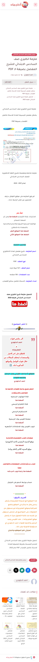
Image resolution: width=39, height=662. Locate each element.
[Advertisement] (19, 32)
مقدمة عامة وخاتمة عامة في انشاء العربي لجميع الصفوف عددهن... (32, 612)
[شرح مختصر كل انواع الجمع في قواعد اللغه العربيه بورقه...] (32, 625)
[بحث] (3, 4)
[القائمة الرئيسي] (35, 4)
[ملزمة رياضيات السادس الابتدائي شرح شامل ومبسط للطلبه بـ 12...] (7, 600)
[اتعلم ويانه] (19, 4)
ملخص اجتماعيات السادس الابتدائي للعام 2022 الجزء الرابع (20, 637)
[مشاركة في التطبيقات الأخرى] (10, 570)
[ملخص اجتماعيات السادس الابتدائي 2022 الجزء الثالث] (7, 625)
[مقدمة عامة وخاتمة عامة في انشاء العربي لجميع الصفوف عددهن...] (32, 600)
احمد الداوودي (28, 75)
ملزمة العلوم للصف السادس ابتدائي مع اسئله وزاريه (20, 611)
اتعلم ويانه (16, 350)
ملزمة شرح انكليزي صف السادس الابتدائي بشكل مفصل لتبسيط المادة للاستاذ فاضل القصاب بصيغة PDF (20, 91)
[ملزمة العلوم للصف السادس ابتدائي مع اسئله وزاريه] (19, 600)
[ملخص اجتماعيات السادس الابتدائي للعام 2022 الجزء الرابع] (19, 625)
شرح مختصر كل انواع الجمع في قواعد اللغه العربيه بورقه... (32, 635)
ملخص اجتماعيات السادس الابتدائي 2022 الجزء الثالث (7, 636)
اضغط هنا (13, 217)
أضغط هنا (19, 400)
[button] (28, 570)
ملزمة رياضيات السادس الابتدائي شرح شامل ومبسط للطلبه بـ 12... (7, 611)
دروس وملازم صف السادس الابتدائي (24, 54)
